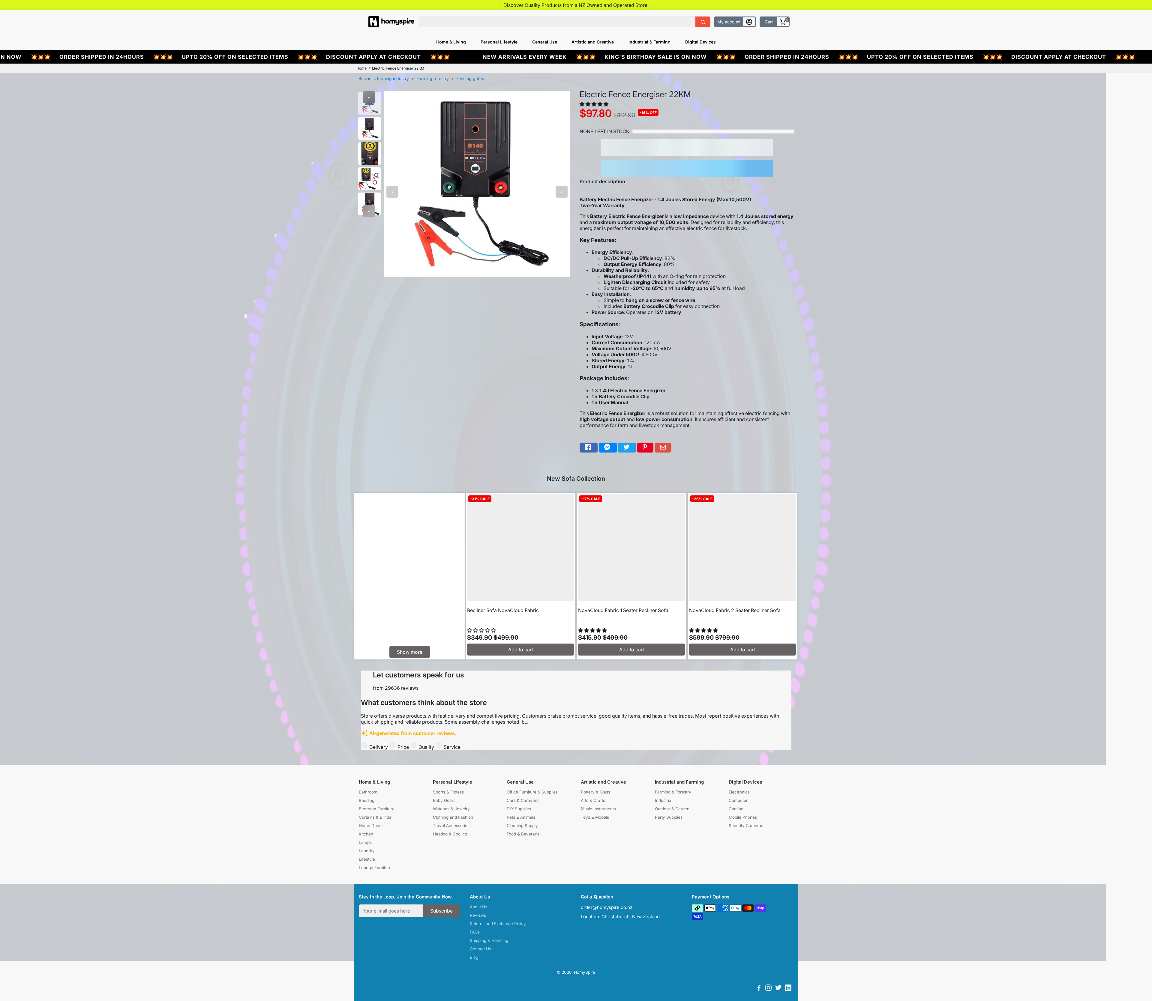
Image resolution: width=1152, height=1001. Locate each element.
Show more (409, 652)
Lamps (365, 842)
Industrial (663, 800)
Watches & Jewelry (451, 808)
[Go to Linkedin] (788, 988)
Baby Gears (444, 800)
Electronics (739, 792)
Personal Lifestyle (499, 41)
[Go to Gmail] (663, 448)
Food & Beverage (523, 834)
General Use (544, 41)
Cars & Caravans (523, 800)
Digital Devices (700, 41)
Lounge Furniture (375, 867)
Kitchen (366, 834)
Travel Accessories (451, 825)
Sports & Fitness (448, 792)
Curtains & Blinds (375, 817)
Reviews (478, 915)
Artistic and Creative (593, 41)
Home (361, 68)
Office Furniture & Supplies (532, 792)
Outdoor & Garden (672, 808)
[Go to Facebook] (589, 448)
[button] (595, 104)
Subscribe (441, 911)
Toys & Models (595, 817)
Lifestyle (367, 859)
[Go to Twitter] (627, 448)
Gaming (736, 808)
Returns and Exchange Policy (498, 923)
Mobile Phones (743, 817)
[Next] (369, 211)
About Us (478, 906)
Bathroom (368, 792)
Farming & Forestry (673, 792)
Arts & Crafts (593, 800)
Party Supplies (668, 817)
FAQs (475, 932)
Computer (738, 800)
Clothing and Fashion (453, 817)
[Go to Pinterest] (645, 448)
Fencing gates (470, 78)
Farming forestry (432, 78)
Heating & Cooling (450, 834)
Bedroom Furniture (376, 808)
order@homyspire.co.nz (606, 907)
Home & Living (451, 41)
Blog (474, 957)
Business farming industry (383, 78)
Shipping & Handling (489, 940)
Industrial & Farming (649, 41)
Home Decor (371, 825)
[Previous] (369, 97)
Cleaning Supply (522, 825)
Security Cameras (746, 825)
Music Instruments (598, 808)
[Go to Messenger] (608, 448)
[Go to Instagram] (768, 988)
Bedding (366, 800)
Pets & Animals (521, 817)
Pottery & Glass (595, 792)
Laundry (367, 850)
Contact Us (480, 948)
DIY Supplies (519, 808)
